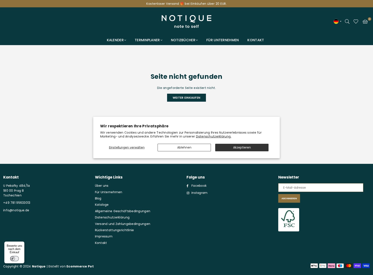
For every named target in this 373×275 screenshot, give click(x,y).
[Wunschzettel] (355, 21)
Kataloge (102, 204)
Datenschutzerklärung (112, 217)
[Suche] (347, 21)
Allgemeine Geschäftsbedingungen (122, 211)
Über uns (102, 185)
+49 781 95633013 (16, 203)
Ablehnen (184, 147)
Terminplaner (147, 40)
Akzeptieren (242, 147)
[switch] (14, 258)
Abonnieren (289, 198)
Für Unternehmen (222, 40)
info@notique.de (16, 210)
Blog (98, 198)
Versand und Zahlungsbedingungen (122, 224)
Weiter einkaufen (186, 98)
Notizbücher (183, 40)
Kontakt (255, 40)
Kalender (115, 40)
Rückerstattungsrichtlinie (114, 230)
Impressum (104, 236)
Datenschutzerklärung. (213, 136)
